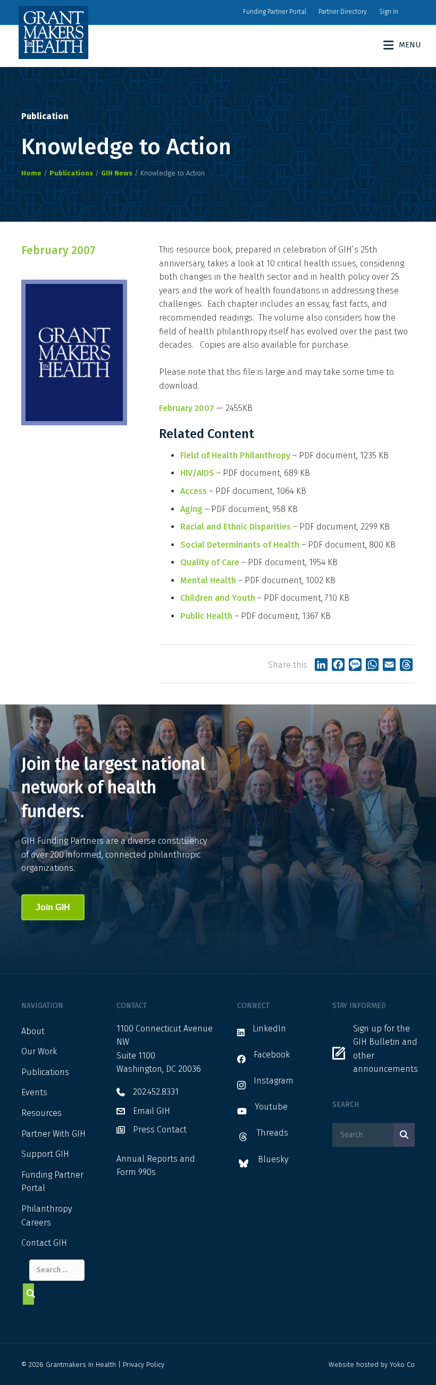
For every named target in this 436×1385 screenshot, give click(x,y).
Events (34, 1092)
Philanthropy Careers (46, 1216)
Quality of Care (209, 562)
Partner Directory (342, 11)
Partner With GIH (53, 1134)
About (33, 1031)
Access (193, 491)
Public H (196, 616)
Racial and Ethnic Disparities (235, 527)
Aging (191, 509)
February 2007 (186, 408)
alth (224, 616)
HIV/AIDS (197, 473)
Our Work (39, 1051)
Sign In (388, 11)
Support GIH (45, 1154)
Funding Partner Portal (274, 11)
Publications (45, 1072)
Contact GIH (44, 1243)
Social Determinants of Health (239, 545)
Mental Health (208, 580)
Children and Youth (217, 598)
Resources (41, 1113)
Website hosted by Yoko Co (372, 1365)
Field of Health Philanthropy (235, 455)
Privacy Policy (143, 1365)
